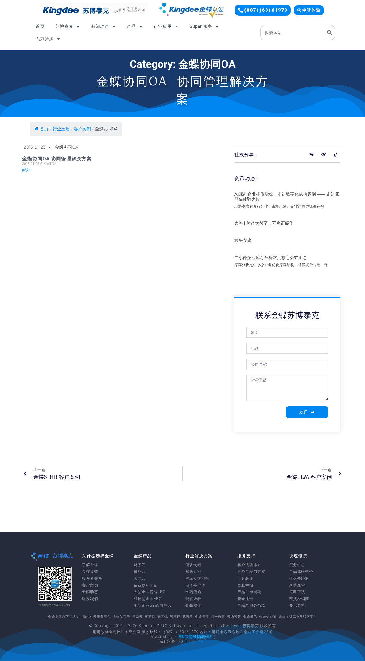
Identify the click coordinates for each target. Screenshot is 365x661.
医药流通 (193, 592)
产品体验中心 (301, 571)
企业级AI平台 (145, 585)
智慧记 (175, 617)
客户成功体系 (249, 565)
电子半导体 (195, 585)
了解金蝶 (90, 565)
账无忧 (162, 617)
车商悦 (150, 617)
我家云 (188, 617)
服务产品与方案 (251, 571)
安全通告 (245, 599)
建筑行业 (193, 571)
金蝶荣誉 (90, 571)
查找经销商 (299, 599)
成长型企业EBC (147, 599)
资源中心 (297, 565)
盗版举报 (245, 585)
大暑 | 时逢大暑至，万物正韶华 (263, 223)
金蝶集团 (55, 617)
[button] (263, 10)
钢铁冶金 (193, 605)
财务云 (140, 565)
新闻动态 (100, 26)
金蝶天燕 (202, 617)
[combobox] (292, 32)
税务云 (140, 571)
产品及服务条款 (251, 605)
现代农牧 (193, 599)
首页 (40, 26)
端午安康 (242, 240)
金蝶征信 (250, 617)
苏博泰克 (64, 26)
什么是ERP (299, 578)
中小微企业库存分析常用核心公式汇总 (270, 257)
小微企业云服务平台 (95, 617)
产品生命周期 (249, 592)
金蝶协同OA (66, 147)
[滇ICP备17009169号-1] (182, 641)
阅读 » (26, 170)
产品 (131, 26)
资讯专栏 (297, 605)
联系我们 (90, 599)
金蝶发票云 (121, 617)
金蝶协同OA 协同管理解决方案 (57, 158)
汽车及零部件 (197, 578)
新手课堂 (297, 585)
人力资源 (45, 38)
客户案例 (90, 585)
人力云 (140, 578)
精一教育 (218, 617)
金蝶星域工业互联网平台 (298, 617)
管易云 (137, 617)
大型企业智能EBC (149, 592)
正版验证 (245, 578)
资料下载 (297, 592)
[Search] (329, 32)
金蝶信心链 (268, 617)
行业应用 (163, 26)
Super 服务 (200, 26)
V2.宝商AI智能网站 (195, 637)
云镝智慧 (234, 617)
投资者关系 (92, 578)
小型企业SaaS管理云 (153, 605)
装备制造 (193, 565)
